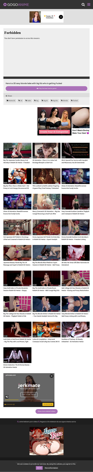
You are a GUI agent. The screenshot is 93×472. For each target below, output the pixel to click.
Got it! (39, 467)
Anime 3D (12, 100)
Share (9, 96)
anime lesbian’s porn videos (28, 421)
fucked (75, 100)
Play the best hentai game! (47, 88)
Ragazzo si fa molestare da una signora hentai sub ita (58, 421)
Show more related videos (46, 411)
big (37, 100)
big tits (55, 100)
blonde (65, 100)
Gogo (18, 5)
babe (29, 100)
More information (51, 467)
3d (21, 100)
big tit (45, 100)
